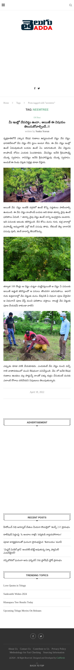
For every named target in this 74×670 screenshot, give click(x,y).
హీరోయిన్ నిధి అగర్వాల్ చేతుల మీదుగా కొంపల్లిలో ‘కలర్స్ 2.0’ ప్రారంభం (36, 527)
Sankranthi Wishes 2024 (15, 594)
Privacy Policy (59, 649)
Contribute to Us (41, 649)
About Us (13, 649)
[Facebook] (34, 88)
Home (6, 103)
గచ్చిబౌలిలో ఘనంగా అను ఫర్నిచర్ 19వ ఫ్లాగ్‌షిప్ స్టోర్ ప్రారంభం (32, 560)
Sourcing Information (53, 652)
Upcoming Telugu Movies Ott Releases (22, 610)
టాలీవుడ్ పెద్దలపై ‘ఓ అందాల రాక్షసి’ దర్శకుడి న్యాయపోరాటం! (32, 534)
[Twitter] (39, 88)
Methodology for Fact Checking (25, 652)
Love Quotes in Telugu (14, 585)
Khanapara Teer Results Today (18, 602)
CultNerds (60, 658)
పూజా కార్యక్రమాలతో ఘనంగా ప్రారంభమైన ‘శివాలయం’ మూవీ (32, 542)
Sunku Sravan (42, 131)
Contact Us (25, 649)
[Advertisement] (37, 60)
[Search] (70, 5)
